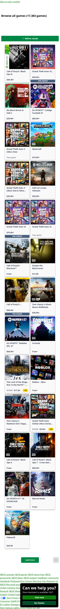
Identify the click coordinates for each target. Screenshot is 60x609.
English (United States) (11, 594)
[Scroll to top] (56, 560)
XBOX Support (30, 577)
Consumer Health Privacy (12, 601)
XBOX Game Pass (36, 574)
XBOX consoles (7, 574)
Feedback (42, 577)
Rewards (4, 591)
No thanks (39, 603)
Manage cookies (18, 604)
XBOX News (17, 577)
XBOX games (21, 574)
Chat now (39, 597)
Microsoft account (14, 584)
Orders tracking (7, 587)
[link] (17, 63)
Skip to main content (10, 1)
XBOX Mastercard (17, 591)
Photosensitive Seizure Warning (25, 581)
